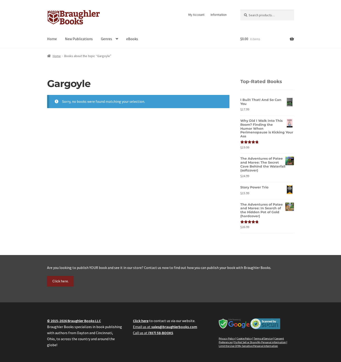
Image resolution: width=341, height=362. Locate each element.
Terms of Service (263, 338)
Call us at (153, 332)
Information (219, 15)
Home (52, 38)
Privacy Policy (227, 338)
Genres (106, 38)
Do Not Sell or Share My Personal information (260, 342)
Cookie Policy (244, 338)
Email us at (165, 326)
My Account (196, 15)
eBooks (132, 38)
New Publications (79, 38)
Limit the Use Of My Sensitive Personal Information (248, 346)
